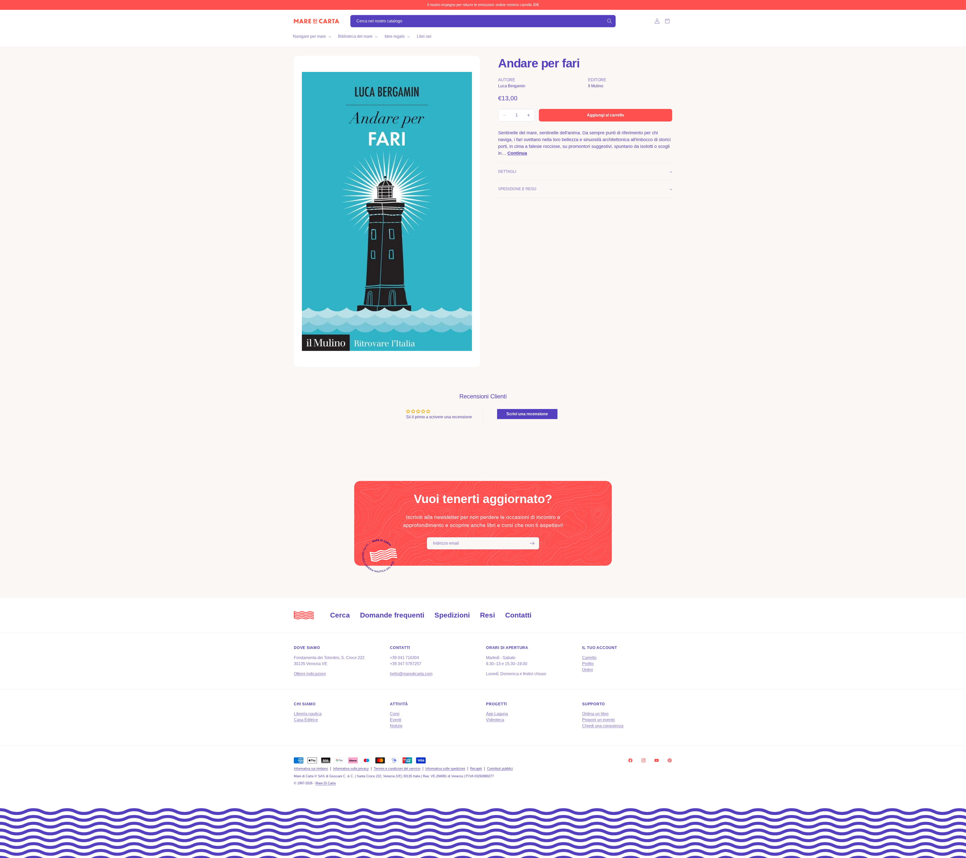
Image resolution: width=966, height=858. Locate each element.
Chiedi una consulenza (602, 726)
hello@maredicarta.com (411, 674)
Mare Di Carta (325, 783)
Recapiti (476, 768)
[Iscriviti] (532, 543)
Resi (487, 615)
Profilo (588, 664)
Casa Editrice (306, 720)
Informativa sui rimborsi (311, 768)
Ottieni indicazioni (310, 674)
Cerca (340, 615)
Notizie (396, 726)
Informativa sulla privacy (351, 768)
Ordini (587, 670)
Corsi (394, 714)
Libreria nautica (307, 714)
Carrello (589, 658)
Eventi (395, 720)
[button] (311, 36)
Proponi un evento (598, 720)
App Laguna (497, 714)
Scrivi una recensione (527, 414)
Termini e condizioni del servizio (397, 768)
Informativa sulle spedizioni (445, 768)
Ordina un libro (595, 714)
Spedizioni (452, 615)
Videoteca (495, 720)
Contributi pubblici (500, 768)
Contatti (518, 615)
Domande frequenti (392, 615)
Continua (517, 153)
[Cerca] (609, 21)
